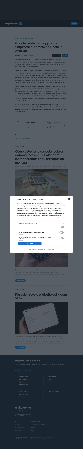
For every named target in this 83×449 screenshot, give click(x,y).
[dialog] (41, 224)
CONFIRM (30, 243)
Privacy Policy (50, 249)
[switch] (61, 227)
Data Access (41, 249)
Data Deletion (32, 249)
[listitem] (41, 223)
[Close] (69, 199)
